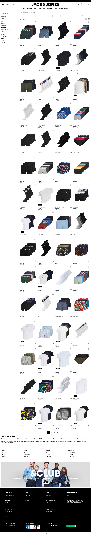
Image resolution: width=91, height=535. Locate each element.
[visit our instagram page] (49, 525)
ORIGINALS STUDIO (6, 456)
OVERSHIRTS (4, 452)
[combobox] (23, 16)
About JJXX (27, 495)
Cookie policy (49, 511)
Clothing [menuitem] (29, 8)
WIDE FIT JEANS (71, 456)
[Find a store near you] (81, 4)
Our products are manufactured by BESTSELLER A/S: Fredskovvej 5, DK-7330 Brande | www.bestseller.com (75, 501)
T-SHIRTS (48, 454)
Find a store (7, 500)
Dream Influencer (9, 509)
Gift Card (7, 504)
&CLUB (6, 502)
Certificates (8, 513)
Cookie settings (45, 533)
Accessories (25, 12)
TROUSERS (26, 450)
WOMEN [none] (8, 4)
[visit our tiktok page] (56, 525)
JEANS (3, 450)
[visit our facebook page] (46, 525)
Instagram (27, 497)
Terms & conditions (50, 504)
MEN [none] (3, 4)
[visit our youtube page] (51, 525)
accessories (22, 439)
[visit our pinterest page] (53, 525)
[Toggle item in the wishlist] (35, 22)
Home (21, 12)
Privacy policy (49, 509)
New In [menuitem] (24, 8)
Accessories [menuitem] (50, 8)
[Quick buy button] (35, 44)
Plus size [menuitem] (66, 8)
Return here (49, 497)
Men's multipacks (32, 12)
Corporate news (70, 497)
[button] (79, 16)
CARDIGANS (48, 456)
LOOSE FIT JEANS (71, 452)
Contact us (48, 502)
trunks (30, 438)
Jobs (68, 495)
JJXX (26, 492)
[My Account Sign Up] (45, 474)
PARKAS (3, 454)
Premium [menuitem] (61, 8)
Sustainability (8, 507)
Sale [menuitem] (56, 8)
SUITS (47, 452)
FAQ (6, 516)
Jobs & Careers (8, 497)
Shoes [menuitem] (44, 8)
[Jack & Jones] (45, 5)
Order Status (49, 495)
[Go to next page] (60, 432)
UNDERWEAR (70, 454)
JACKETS (48, 450)
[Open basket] (89, 4)
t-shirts (34, 438)
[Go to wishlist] (86, 4)
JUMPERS (26, 456)
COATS (25, 452)
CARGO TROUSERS (28, 454)
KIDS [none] (14, 4)
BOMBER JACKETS (71, 450)
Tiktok (26, 502)
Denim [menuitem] (39, 8)
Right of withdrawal (51, 507)
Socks (27, 438)
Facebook (27, 500)
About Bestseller (72, 492)
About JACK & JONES (9, 495)
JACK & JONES (8, 492)
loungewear (73, 441)
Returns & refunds (50, 500)
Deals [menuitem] (35, 8)
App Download (8, 511)
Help (47, 492)
